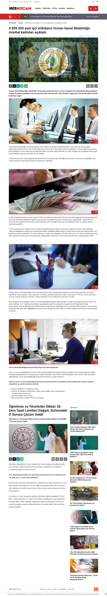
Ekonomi (62, 8)
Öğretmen (46, 8)
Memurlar (70, 8)
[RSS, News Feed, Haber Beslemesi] (96, 589)
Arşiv (30, 1)
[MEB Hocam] (20, 8)
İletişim (55, 589)
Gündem (38, 8)
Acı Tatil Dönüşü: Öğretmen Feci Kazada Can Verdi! (45, 16)
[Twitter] (14, 86)
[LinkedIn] (18, 86)
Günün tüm (92, 16)
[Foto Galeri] (97, 1)
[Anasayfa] (10, 1)
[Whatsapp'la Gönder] (21, 86)
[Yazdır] (26, 86)
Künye (49, 589)
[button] (88, 86)
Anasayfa (13, 23)
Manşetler (15, 1)
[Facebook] (10, 86)
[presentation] (15, 17)
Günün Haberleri (23, 1)
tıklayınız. (97, 594)
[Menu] (90, 8)
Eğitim (54, 8)
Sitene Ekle (36, 1)
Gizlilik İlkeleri (62, 589)
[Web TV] (93, 1)
